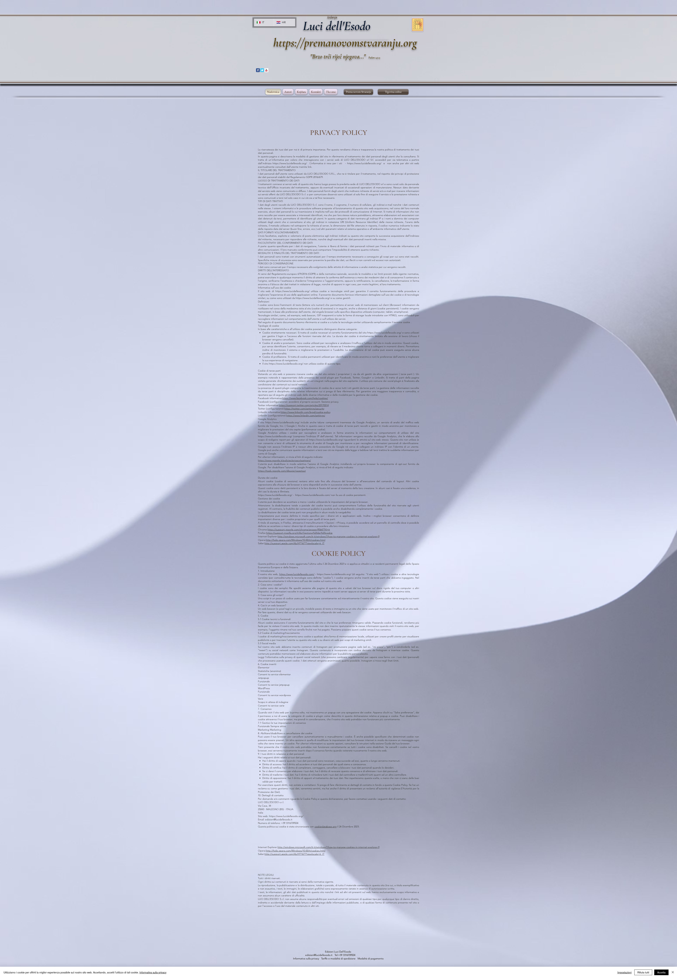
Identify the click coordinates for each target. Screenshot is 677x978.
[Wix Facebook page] (258, 70)
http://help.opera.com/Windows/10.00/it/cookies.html (295, 540)
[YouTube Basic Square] (266, 70)
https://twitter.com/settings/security (304, 408)
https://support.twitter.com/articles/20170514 (304, 405)
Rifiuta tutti (643, 972)
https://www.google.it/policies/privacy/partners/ (284, 460)
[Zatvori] (673, 972)
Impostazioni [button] (624, 972)
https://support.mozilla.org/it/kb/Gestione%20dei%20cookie (299, 532)
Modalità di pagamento (371, 958)
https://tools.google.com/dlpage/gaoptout (282, 470)
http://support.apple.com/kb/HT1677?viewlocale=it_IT (294, 543)
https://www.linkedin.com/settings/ (305, 415)
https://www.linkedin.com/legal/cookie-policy (305, 412)
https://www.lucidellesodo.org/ (290, 163)
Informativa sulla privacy (307, 958)
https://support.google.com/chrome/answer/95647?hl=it (299, 529)
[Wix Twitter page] (262, 70)
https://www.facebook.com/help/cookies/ (305, 398)
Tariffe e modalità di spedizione (338, 958)
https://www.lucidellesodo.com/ (312, 495)
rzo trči (324, 56)
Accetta (661, 972)
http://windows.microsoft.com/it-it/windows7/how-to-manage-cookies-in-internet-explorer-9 (328, 536)
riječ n (339, 56)
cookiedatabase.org (326, 826)
